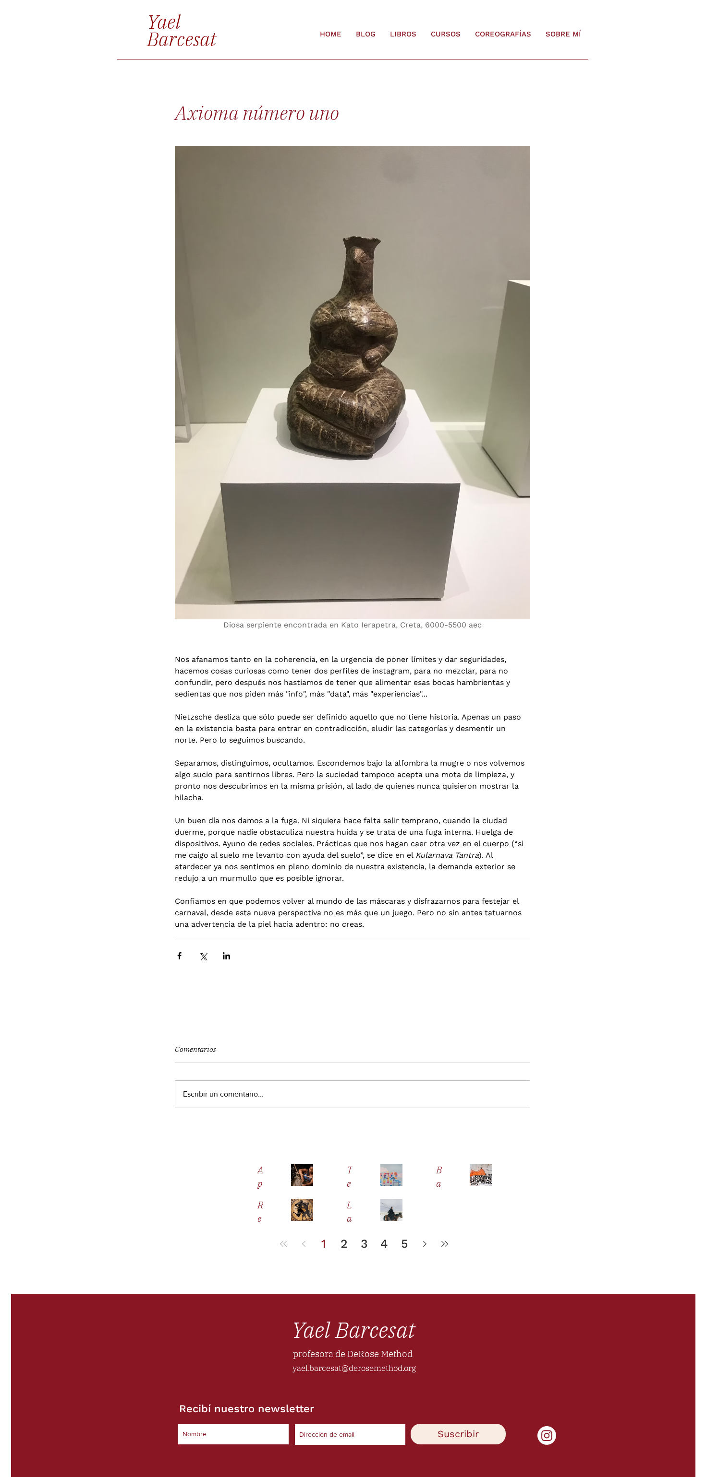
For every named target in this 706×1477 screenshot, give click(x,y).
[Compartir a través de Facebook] (179, 955)
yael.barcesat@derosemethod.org (354, 1368)
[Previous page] (303, 1243)
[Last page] (444, 1243)
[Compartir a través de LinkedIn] (226, 955)
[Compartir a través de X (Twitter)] (202, 955)
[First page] (283, 1243)
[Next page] (424, 1243)
